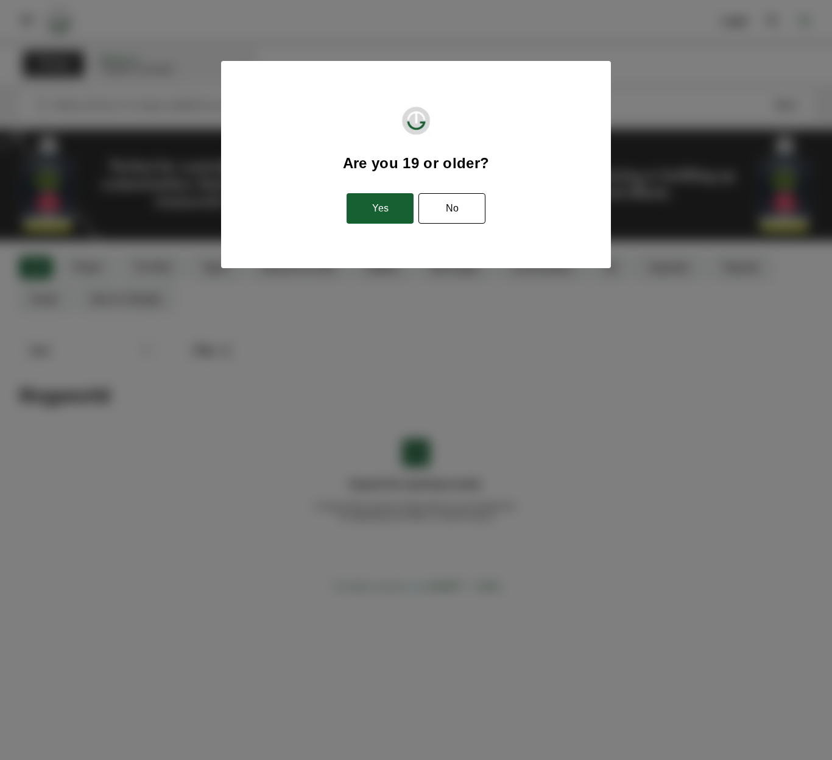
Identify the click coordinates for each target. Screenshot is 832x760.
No (452, 208)
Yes (380, 208)
